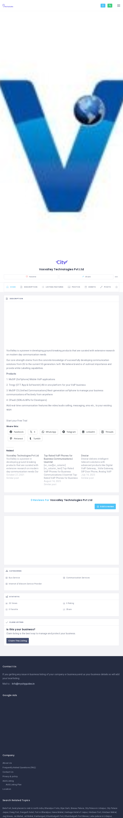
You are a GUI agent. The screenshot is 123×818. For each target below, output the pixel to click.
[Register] (109, 6)
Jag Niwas (8, 816)
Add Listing (8, 781)
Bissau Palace (77, 808)
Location (7, 789)
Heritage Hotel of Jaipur (76, 812)
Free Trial (22, 420)
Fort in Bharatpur (43, 812)
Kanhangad (39, 816)
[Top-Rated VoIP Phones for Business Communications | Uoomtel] (62, 470)
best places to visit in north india (28, 808)
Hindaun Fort (95, 812)
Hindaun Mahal (109, 812)
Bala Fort (7, 808)
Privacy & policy (10, 776)
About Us (7, 763)
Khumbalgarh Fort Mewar (77, 816)
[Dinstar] (100, 467)
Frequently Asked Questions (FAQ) (19, 767)
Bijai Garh (65, 808)
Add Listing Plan (13, 784)
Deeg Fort (14, 812)
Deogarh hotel (27, 812)
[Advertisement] (61, 326)
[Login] (103, 6)
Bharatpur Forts (52, 808)
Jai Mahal (18, 816)
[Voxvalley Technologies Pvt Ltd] (25, 467)
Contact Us (8, 772)
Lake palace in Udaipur (101, 816)
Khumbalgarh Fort (54, 816)
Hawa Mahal (58, 812)
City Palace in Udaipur (95, 808)
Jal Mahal (28, 816)
